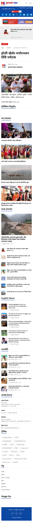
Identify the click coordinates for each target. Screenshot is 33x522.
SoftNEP (18, 517)
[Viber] (17, 14)
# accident (5, 451)
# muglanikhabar (6, 441)
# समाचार (22, 451)
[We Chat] (31, 14)
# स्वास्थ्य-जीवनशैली (7, 448)
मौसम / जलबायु (5, 478)
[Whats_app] (20, 14)
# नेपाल (18, 455)
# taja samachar (6, 458)
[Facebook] (2, 14)
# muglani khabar (7, 437)
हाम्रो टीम (3, 487)
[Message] (13, 14)
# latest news (6, 462)
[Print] (27, 14)
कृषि (2, 481)
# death (4, 455)
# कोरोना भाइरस (20, 444)
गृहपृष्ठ (2, 48)
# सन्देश (16, 437)
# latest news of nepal (20, 458)
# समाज (12, 444)
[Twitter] (6, 14)
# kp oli (11, 455)
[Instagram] (9, 14)
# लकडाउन (15, 462)
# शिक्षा (16, 448)
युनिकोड (3, 484)
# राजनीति (4, 444)
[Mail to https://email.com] (24, 14)
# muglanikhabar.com (20, 441)
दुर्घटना (3, 474)
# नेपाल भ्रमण (14, 451)
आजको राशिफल (5, 490)
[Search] (26, 3)
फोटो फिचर (9, 48)
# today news (24, 448)
